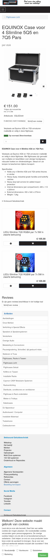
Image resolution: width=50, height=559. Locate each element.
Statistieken (37, 550)
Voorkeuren (23, 550)
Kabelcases (8, 403)
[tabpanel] (13, 95)
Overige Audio (8, 340)
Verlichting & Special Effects (14, 327)
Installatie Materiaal (10, 416)
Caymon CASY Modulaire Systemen (17, 380)
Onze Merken (8, 322)
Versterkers (7, 336)
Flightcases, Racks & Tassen (14, 358)
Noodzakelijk (9, 550)
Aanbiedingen (8, 318)
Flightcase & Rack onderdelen (15, 394)
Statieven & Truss (10, 354)
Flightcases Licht (10, 363)
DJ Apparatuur (8, 407)
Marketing (8, 554)
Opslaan (43, 555)
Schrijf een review (35, 121)
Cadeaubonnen (9, 425)
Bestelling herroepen (12, 484)
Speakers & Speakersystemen (15, 331)
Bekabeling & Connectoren (13, 345)
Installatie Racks (10, 376)
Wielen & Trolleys (10, 398)
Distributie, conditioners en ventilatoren (19, 389)
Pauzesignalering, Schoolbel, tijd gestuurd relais (22, 349)
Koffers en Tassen (10, 371)
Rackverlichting (9, 385)
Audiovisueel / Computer (13, 412)
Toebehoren (8, 421)
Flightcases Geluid (10, 367)
